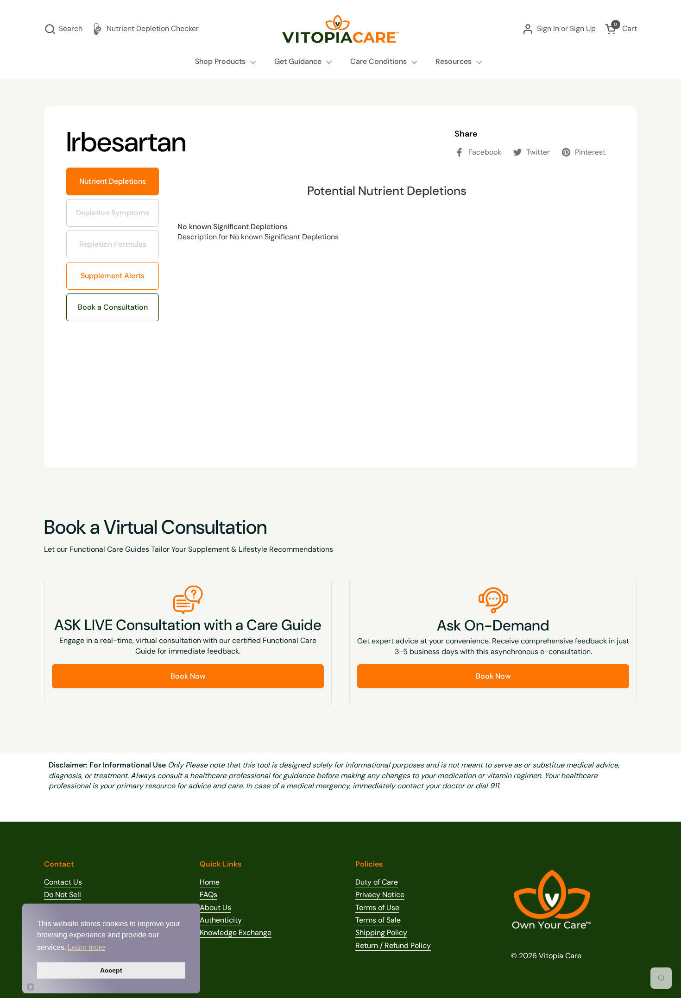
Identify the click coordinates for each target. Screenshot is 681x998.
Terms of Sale (378, 920)
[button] (63, 29)
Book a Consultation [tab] (113, 307)
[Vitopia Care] (340, 29)
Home (210, 882)
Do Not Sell (62, 894)
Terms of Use (377, 907)
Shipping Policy (381, 932)
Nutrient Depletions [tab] (112, 181)
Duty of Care (376, 882)
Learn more (86, 947)
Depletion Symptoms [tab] (116, 208)
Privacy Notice (379, 894)
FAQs (208, 894)
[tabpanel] (386, 306)
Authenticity (221, 920)
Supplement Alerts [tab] (111, 271)
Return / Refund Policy (393, 945)
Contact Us (63, 882)
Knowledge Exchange (235, 932)
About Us (215, 907)
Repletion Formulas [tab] (113, 240)
